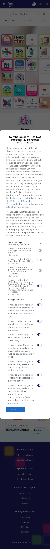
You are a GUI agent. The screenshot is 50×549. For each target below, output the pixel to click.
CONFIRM (16, 409)
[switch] (39, 250)
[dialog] (25, 274)
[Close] (44, 135)
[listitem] (25, 243)
